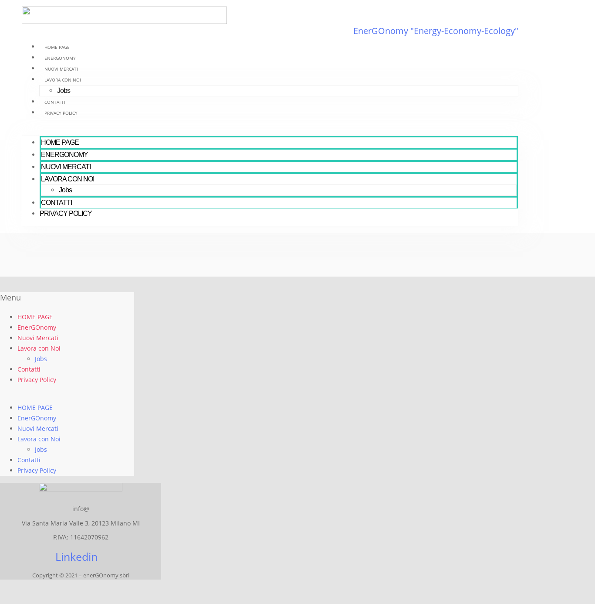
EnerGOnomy (60, 58)
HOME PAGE (57, 47)
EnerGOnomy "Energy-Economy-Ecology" (435, 31)
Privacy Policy (61, 113)
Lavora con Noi (62, 80)
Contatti (54, 102)
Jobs (63, 90)
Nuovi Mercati (61, 69)
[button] (270, 130)
